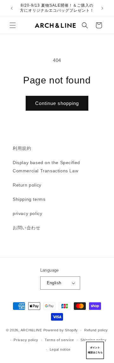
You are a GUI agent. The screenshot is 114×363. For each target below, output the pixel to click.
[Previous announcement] (12, 8)
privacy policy (27, 213)
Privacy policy (26, 340)
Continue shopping (57, 103)
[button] (13, 25)
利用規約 (22, 148)
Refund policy (96, 330)
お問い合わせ (27, 227)
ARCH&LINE (31, 330)
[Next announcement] (102, 8)
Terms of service (59, 340)
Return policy (27, 185)
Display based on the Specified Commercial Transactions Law (46, 166)
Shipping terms (29, 199)
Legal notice (60, 349)
